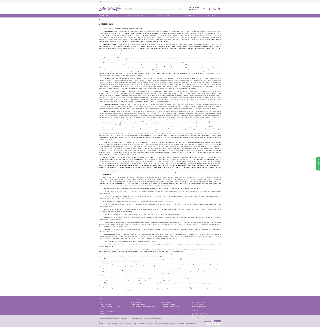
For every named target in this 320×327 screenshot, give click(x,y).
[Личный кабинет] (204, 8)
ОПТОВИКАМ (212, 15)
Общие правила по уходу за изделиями (143, 306)
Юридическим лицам (106, 311)
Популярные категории (170, 299)
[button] (318, 163)
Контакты (103, 313)
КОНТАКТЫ (191, 15)
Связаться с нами (136, 302)
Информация (104, 299)
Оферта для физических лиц (108, 309)
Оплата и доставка (105, 304)
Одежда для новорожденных (170, 306)
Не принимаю (207, 321)
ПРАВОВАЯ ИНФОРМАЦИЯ (165, 15)
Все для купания (167, 302)
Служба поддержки (137, 299)
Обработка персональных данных (110, 306)
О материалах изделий (138, 304)
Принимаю (217, 321)
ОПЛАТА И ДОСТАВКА (136, 15)
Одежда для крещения (169, 304)
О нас (100, 1)
